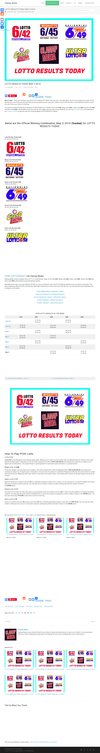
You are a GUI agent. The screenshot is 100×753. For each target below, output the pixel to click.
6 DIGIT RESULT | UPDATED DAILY (50, 303)
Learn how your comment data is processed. (43, 742)
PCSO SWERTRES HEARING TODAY (50, 292)
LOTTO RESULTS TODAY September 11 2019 (19, 694)
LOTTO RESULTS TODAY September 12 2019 (81, 669)
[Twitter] (5, 23)
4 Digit (27, 515)
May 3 (7, 342)
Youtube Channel (12, 111)
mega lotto (29, 606)
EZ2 (23, 515)
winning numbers (48, 606)
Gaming (68, 3)
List (75, 3)
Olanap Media (11, 3)
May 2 (7, 336)
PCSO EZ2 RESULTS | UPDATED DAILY (50, 294)
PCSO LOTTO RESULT (15, 276)
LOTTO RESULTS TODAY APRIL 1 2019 (49, 534)
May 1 (7, 331)
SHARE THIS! (43, 97)
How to (62, 3)
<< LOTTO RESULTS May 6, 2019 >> (62, 378)
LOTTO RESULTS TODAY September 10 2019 (50, 694)
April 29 (8, 321)
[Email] (5, 19)
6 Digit (34, 515)
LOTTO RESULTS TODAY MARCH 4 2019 (20, 534)
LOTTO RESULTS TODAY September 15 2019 (50, 669)
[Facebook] (5, 10)
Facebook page (78, 109)
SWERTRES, (17, 515)
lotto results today (19, 606)
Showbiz (80, 3)
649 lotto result (9, 606)
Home (42, 3)
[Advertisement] (33, 132)
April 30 (8, 326)
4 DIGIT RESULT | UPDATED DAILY (50, 300)
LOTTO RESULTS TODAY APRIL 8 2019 (79, 534)
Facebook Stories (89, 3)
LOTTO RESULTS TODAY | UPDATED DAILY (50, 297)
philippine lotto (38, 606)
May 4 (7, 347)
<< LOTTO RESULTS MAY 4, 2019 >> (17, 378)
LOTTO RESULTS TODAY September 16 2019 (19, 669)
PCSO (33, 279)
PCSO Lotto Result (52, 3)
